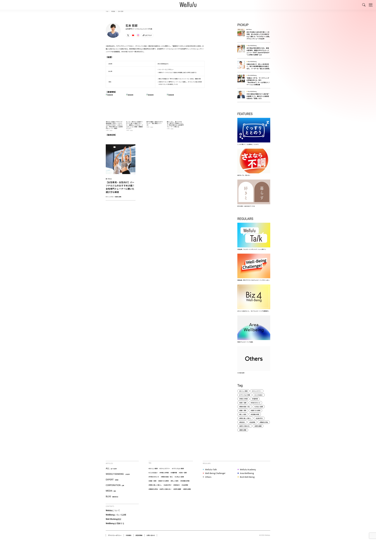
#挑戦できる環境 (255, 410)
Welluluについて (113, 510)
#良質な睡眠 (258, 426)
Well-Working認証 (113, 519)
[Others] (253, 360)
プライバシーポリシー (115, 535)
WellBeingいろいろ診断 (116, 515)
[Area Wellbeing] (253, 329)
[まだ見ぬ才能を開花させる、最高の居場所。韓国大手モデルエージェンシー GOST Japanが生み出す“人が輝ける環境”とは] (253, 51)
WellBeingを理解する (115, 523)
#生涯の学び (259, 418)
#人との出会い (258, 395)
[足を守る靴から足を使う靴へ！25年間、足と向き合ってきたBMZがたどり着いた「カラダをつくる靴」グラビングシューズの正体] (253, 35)
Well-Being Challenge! (215, 473)
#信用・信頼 (242, 403)
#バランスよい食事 (244, 395)
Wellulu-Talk (211, 469)
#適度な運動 (118, 196)
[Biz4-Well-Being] (253, 298)
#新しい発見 (242, 414)
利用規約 (128, 535)
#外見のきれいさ (255, 403)
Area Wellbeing (247, 473)
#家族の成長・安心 (244, 407)
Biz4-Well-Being (247, 477)
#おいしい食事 (243, 391)
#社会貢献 (252, 422)
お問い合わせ (151, 535)
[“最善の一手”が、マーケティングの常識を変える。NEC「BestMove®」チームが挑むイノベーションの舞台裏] (253, 81)
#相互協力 (242, 422)
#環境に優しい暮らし (245, 418)
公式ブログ (148, 35)
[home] (188, 5)
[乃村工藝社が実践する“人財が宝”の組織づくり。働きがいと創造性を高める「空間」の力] (253, 96)
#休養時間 (255, 399)
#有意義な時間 (255, 414)
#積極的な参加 (264, 422)
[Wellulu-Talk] (253, 236)
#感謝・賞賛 (242, 410)
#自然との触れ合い (244, 426)
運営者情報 (139, 535)
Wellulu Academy (248, 469)
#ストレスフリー (257, 391)
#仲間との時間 (243, 399)
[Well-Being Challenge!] (253, 267)
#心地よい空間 (258, 407)
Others (208, 477)
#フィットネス (109, 196)
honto (111, 130)
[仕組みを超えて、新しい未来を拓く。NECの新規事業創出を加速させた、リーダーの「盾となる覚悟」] (253, 66)
